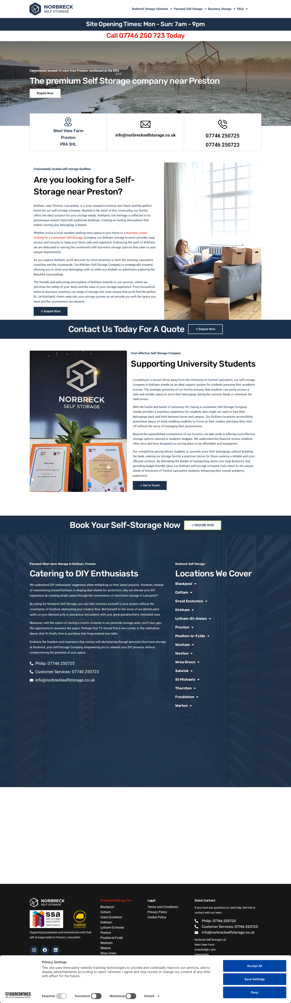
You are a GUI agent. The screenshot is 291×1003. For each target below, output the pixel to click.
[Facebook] (45, 950)
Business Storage (219, 9)
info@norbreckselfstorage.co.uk (145, 135)
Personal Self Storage (188, 9)
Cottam (181, 592)
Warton (181, 705)
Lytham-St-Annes (191, 618)
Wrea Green (185, 662)
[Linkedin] (55, 950)
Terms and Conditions (162, 907)
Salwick (181, 671)
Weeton (181, 653)
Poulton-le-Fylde (190, 636)
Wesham (182, 644)
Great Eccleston (189, 601)
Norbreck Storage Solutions (150, 9)
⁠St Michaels (185, 679)
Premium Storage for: (116, 900)
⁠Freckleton (184, 697)
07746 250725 (223, 136)
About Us (255, 9)
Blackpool (183, 584)
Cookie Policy (156, 917)
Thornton (183, 688)
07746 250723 (223, 145)
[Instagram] (34, 950)
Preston (182, 627)
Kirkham (182, 610)
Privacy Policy (157, 912)
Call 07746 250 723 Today (145, 35)
